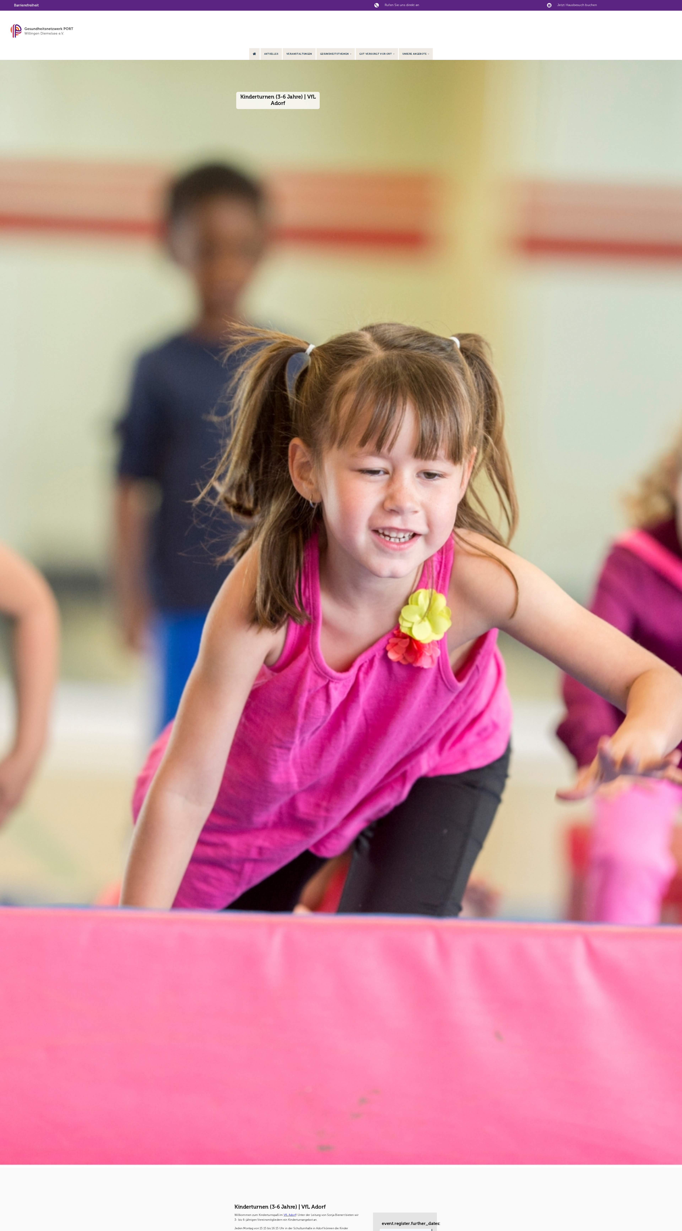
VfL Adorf (290, 1215)
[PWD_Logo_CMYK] (42, 25)
